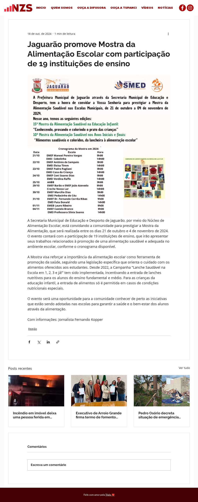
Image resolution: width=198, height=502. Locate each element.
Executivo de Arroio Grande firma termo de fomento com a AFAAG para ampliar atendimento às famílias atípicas (99, 415)
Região (32, 329)
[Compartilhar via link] (58, 342)
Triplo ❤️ (110, 495)
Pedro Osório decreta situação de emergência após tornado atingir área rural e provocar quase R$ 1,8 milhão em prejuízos (159, 415)
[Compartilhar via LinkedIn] (48, 342)
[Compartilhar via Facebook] (29, 342)
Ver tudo (184, 368)
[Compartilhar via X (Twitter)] (39, 342)
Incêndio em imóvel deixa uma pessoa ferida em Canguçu (34, 415)
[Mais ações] (168, 33)
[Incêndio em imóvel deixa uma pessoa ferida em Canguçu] (36, 390)
